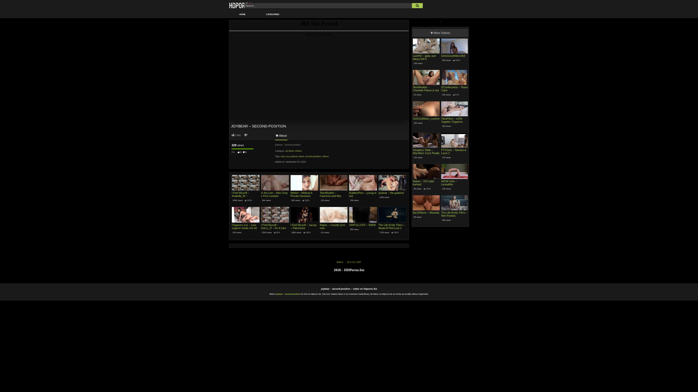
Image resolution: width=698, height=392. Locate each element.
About (282, 135)
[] (417, 5)
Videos (298, 151)
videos (325, 156)
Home (242, 14)
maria (301, 156)
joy (287, 156)
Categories (272, 14)
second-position (313, 156)
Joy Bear (289, 151)
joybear (293, 156)
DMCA (340, 262)
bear (283, 156)
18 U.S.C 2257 (354, 262)
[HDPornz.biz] (242, 5)
